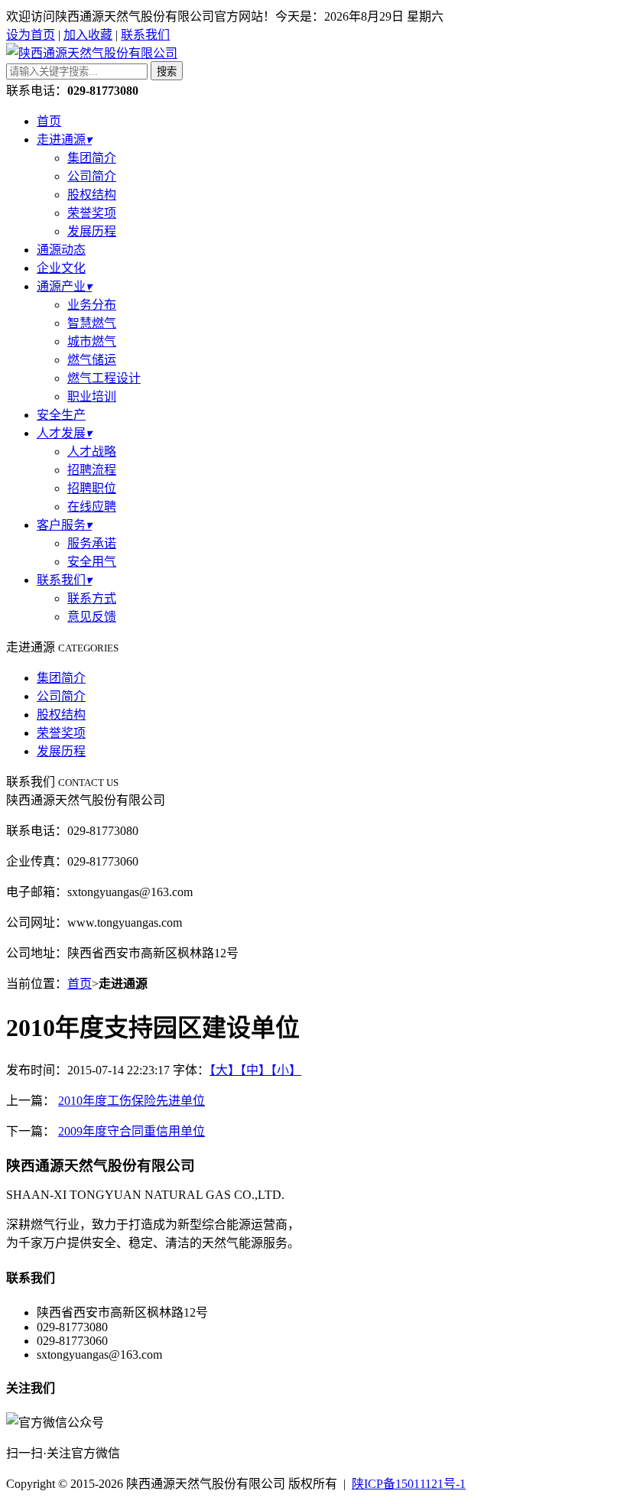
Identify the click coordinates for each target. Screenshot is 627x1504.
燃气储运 (91, 359)
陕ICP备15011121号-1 (409, 1483)
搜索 (167, 71)
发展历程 (91, 231)
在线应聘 (91, 506)
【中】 (255, 1070)
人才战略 (91, 451)
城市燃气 (91, 341)
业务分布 (91, 304)
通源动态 (61, 249)
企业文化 (61, 267)
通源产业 (64, 286)
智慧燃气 (91, 323)
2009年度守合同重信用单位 (131, 1131)
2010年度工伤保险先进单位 (131, 1100)
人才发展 (64, 433)
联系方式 (91, 598)
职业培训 (91, 396)
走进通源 (64, 139)
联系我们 (145, 34)
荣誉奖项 (91, 212)
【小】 (286, 1070)
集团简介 (91, 157)
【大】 (225, 1070)
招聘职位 (91, 488)
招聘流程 (91, 469)
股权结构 (91, 194)
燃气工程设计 (104, 378)
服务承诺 (91, 543)
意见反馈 (91, 616)
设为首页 (30, 34)
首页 (49, 121)
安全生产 (61, 414)
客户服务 (64, 524)
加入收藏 (87, 34)
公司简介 (91, 176)
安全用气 (91, 561)
